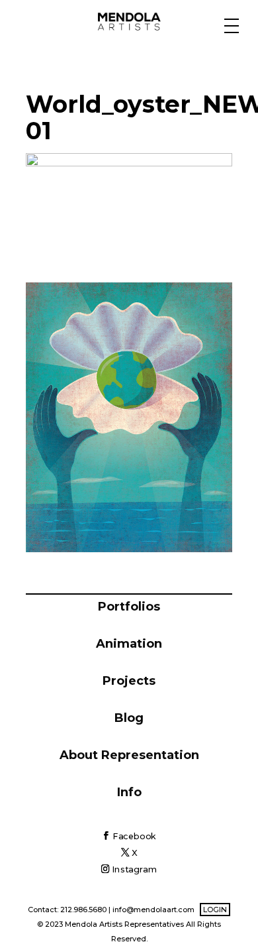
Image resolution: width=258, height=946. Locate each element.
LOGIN (215, 909)
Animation (129, 643)
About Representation (129, 755)
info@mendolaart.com (153, 909)
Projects (129, 681)
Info (129, 792)
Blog (129, 718)
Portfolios (129, 606)
